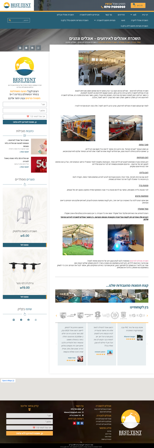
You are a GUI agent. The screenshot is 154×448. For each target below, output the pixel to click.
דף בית (145, 14)
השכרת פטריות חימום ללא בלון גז (134, 25)
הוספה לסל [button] (24, 245)
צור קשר (108, 14)
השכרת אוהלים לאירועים (107, 42)
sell (134, 14)
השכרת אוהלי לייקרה (139, 20)
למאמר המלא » (24, 152)
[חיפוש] (10, 20)
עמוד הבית (136, 42)
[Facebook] (82, 423)
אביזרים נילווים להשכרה (89, 14)
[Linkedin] (78, 423)
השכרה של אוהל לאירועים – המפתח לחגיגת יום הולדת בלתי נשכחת (17, 143)
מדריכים (121, 14)
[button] (38, 47)
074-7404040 (114, 7)
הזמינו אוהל (115, 4)
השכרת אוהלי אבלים (65, 14)
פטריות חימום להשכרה (106, 20)
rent (123, 20)
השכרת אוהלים (124, 42)
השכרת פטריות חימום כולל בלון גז (74, 20)
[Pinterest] (74, 423)
